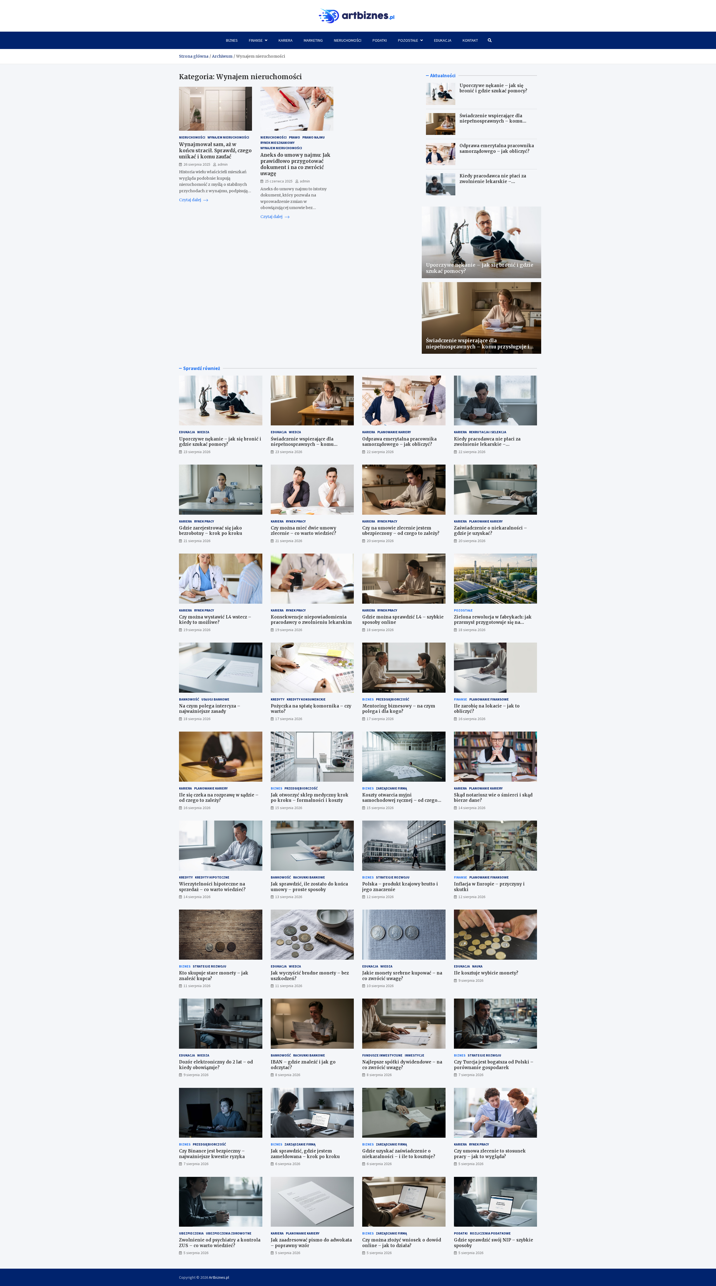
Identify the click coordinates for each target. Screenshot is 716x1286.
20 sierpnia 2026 (380, 540)
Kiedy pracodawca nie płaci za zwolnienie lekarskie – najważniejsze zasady (493, 181)
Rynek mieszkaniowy (277, 142)
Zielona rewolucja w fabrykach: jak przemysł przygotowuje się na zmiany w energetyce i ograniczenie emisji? (494, 625)
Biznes (232, 40)
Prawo (294, 137)
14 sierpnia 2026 (471, 807)
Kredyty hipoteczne (212, 877)
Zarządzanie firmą (391, 788)
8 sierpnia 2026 (287, 1074)
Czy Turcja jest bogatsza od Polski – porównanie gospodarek (493, 1064)
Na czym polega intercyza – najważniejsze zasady (209, 708)
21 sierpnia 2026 (196, 540)
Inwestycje (414, 1055)
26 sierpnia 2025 (196, 164)
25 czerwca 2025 (279, 181)
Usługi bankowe (215, 699)
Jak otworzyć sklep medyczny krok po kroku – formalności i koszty (309, 797)
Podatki (380, 40)
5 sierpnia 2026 (470, 1163)
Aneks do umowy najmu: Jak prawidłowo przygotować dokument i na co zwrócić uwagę (295, 164)
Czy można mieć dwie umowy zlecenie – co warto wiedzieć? (303, 530)
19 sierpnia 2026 (196, 629)
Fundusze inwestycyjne (382, 1055)
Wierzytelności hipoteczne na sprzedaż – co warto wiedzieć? (212, 886)
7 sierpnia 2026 (470, 1074)
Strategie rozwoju (392, 877)
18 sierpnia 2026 (380, 629)
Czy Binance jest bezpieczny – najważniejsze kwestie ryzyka (212, 1153)
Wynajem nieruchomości (228, 137)
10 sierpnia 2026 (380, 985)
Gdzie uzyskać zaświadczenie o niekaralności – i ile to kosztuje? (398, 1153)
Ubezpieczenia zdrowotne (228, 1233)
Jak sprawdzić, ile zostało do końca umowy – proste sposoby (309, 886)
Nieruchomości (347, 40)
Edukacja (442, 40)
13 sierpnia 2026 (288, 896)
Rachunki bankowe (309, 877)
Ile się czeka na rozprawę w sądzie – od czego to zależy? (218, 797)
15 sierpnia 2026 (288, 807)
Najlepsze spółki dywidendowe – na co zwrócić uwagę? (402, 1064)
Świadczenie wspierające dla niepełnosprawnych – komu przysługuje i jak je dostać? (491, 121)
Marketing (313, 40)
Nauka (477, 966)
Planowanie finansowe (489, 699)
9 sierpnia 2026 (470, 980)
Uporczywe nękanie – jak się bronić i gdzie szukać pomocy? (493, 88)
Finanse (256, 40)
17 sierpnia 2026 (288, 718)
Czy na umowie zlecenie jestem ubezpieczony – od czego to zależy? (400, 530)
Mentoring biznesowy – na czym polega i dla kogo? (398, 708)
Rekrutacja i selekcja (487, 432)
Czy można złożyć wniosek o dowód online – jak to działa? (401, 1242)
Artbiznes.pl (219, 1277)
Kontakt (470, 40)
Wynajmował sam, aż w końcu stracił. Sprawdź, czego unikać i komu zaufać (215, 150)
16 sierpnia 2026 (471, 718)
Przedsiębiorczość (392, 699)
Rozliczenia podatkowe (490, 1233)
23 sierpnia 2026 (196, 451)
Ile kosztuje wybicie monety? (486, 973)
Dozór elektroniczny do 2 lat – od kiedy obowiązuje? (216, 1064)
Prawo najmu (313, 137)
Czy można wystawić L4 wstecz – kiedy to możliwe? (215, 619)
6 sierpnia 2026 (287, 1163)
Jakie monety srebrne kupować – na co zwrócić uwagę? (402, 975)
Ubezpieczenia (191, 1233)
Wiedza (203, 432)
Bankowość (189, 699)
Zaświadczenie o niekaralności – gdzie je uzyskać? (490, 530)
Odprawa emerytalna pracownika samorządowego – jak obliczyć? (497, 148)
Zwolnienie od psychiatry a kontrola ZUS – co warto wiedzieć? (219, 1242)
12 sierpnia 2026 (380, 896)
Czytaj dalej (190, 199)
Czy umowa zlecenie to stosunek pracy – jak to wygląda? (490, 1153)
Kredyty (277, 699)
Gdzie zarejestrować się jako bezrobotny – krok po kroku (210, 530)
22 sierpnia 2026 (380, 451)
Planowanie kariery (394, 432)
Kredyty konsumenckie (306, 699)
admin (223, 164)
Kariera (286, 40)
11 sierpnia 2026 (196, 985)
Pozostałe (408, 40)
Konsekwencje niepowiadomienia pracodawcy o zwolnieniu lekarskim (311, 619)
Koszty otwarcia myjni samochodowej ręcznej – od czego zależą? (399, 800)
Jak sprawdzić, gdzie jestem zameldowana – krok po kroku (305, 1153)
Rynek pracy (204, 521)
